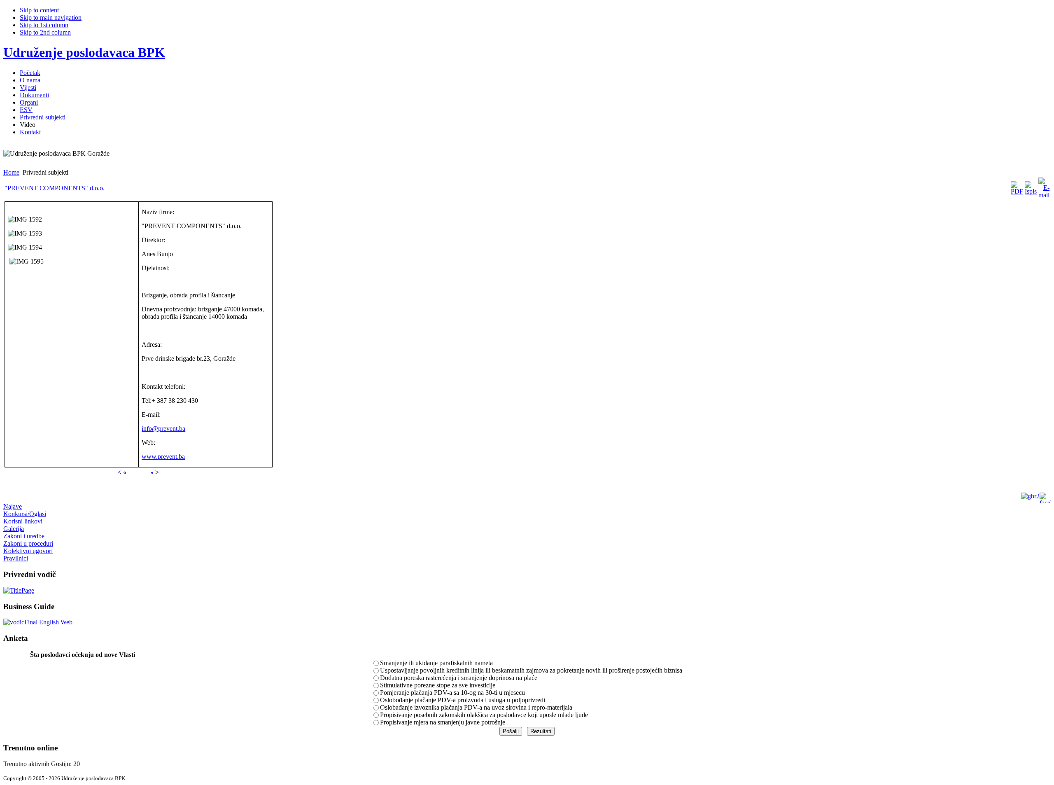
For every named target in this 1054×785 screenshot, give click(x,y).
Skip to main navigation (51, 17)
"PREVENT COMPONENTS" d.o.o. (55, 188)
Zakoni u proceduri (28, 543)
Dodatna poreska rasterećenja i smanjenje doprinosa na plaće (458, 677)
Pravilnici (15, 558)
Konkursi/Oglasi (24, 513)
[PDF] (1017, 191)
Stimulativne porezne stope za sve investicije (437, 685)
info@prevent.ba (163, 428)
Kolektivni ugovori (28, 550)
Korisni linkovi (22, 521)
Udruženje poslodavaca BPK (84, 52)
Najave (12, 506)
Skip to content (39, 10)
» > (154, 472)
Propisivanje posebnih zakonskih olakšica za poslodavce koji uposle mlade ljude (484, 714)
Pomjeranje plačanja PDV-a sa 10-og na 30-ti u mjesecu (452, 692)
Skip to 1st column (44, 24)
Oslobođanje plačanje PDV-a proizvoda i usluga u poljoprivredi (462, 699)
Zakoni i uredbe (23, 536)
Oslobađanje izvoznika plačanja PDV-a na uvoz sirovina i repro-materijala (476, 707)
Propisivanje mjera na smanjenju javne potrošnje (442, 722)
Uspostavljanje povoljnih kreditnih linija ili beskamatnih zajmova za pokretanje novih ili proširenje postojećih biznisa (531, 670)
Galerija (13, 528)
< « (122, 472)
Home (11, 172)
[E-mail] (1043, 195)
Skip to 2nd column (45, 32)
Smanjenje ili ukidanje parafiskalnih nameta (436, 662)
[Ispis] (1031, 191)
